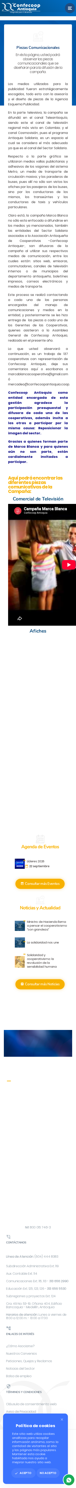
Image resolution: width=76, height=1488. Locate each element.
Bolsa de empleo (19, 1376)
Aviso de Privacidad (21, 1411)
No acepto (48, 1473)
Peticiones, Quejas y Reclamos (29, 1361)
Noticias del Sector (20, 1368)
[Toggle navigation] (70, 8)
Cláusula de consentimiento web (31, 1404)
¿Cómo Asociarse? (20, 1346)
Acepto (23, 1473)
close (62, 1419)
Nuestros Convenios (21, 1353)
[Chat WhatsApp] (69, 1480)
